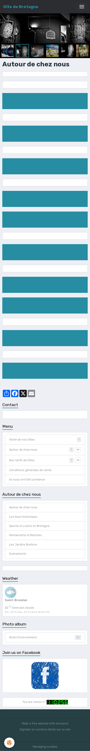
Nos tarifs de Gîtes (22, 460)
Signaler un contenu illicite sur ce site (45, 729)
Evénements (17, 553)
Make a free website (35, 723)
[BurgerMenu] (82, 6)
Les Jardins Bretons (23, 544)
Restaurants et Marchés (25, 535)
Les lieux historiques (23, 516)
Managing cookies (45, 746)
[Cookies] (9, 743)
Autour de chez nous (23, 449)
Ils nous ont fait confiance (27, 479)
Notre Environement (44, 637)
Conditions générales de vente (30, 470)
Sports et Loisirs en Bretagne (29, 526)
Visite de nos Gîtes (22, 439)
